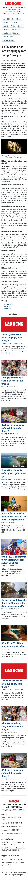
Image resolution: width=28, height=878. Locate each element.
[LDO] (14, 325)
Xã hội (13, 19)
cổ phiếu (17, 654)
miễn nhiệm (7, 528)
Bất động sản (7, 33)
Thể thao (5, 22)
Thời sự (13, 26)
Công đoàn (6, 29)
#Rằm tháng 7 (8, 306)
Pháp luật (5, 26)
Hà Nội (3, 612)
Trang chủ (6, 19)
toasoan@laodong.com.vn (14, 833)
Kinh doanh (14, 22)
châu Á (7, 113)
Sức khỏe (16, 33)
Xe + (11, 36)
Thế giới (5, 36)
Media (19, 19)
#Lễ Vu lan (7, 308)
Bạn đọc (20, 26)
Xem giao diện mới (8, 40)
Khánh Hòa (4, 482)
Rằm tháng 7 (5, 63)
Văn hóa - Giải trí (17, 29)
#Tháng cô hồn (9, 304)
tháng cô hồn (5, 181)
